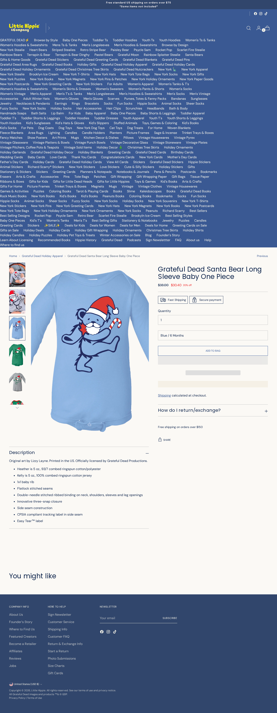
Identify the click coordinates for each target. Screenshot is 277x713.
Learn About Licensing (16, 240)
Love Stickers (109, 167)
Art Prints (59, 137)
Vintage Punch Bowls (89, 142)
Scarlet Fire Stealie (191, 50)
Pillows (128, 137)
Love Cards (58, 157)
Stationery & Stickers (15, 172)
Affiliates (15, 651)
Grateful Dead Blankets (140, 59)
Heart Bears (38, 50)
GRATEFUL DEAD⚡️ (14, 40)
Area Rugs (35, 133)
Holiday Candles (12, 235)
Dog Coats (46, 128)
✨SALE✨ (52, 225)
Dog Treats (135, 128)
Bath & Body (178, 108)
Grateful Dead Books (57, 64)
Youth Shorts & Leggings (185, 118)
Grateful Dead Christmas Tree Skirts (82, 69)
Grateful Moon (128, 55)
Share (167, 440)
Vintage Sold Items (78, 147)
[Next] (49, 28)
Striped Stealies (63, 50)
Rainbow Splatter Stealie (162, 55)
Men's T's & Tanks (69, 94)
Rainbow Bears (11, 55)
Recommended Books (54, 240)
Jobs (12, 666)
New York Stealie (12, 50)
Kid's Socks (8, 128)
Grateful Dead (111, 240)
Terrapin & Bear (38, 55)
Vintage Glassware (14, 142)
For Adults (115, 84)
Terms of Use (34, 698)
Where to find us (12, 245)
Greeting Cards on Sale (190, 225)
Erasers (5, 176)
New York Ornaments (97, 211)
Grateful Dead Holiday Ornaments (25, 69)
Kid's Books (190, 123)
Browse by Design (175, 45)
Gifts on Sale (9, 230)
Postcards (188, 172)
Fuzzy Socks (9, 108)
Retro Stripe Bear (93, 50)
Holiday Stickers (171, 167)
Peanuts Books (113, 196)
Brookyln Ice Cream (145, 215)
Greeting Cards (119, 152)
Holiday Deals (34, 230)
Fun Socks (124, 103)
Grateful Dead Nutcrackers (133, 69)
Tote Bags (81, 176)
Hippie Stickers (199, 162)
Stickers (139, 162)
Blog (148, 235)
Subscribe (170, 618)
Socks (108, 103)
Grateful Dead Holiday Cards (173, 64)
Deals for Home (156, 225)
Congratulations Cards (117, 157)
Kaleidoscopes (151, 191)
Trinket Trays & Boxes (198, 133)
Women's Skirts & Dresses (72, 89)
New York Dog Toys (91, 128)
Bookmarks (209, 172)
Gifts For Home (11, 186)
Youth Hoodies (169, 40)
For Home (155, 128)
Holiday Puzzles (40, 235)
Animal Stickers (11, 167)
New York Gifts (193, 74)
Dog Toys (65, 128)
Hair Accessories (89, 108)
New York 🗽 (167, 69)
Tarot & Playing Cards (92, 191)
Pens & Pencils (165, 172)
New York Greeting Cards (52, 84)
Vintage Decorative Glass (129, 142)
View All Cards (117, 162)
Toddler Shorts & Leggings (40, 118)
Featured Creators (23, 636)
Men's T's (80, 220)
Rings (76, 103)
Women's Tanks (57, 220)
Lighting (54, 133)
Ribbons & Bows (12, 181)
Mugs (75, 137)
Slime (131, 191)
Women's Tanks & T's (173, 84)
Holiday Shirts (193, 230)
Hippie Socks (147, 103)
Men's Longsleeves (95, 45)
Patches (100, 176)
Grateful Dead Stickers (52, 59)
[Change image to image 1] (17, 274)
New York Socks (166, 74)
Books (117, 191)
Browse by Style (46, 40)
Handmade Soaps (13, 113)
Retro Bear (86, 215)
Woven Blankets (179, 128)
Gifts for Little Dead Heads (72, 181)
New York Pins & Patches (108, 79)
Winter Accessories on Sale (120, 235)
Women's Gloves (67, 98)
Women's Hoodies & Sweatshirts (24, 45)
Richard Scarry (174, 211)
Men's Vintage (200, 94)
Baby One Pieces (75, 40)
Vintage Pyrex (184, 137)
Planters (116, 133)
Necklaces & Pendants (33, 103)
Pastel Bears (103, 55)
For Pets (27, 128)
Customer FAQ (58, 636)
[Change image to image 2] (17, 301)
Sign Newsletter (59, 614)
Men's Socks (176, 94)
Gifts (191, 167)
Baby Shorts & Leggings (158, 113)
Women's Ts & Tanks (200, 40)
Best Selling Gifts (104, 220)
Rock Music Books (13, 196)
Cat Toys (116, 128)
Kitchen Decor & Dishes (101, 137)
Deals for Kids (75, 225)
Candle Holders (93, 133)
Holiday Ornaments (178, 147)
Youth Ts (148, 40)
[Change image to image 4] (17, 355)
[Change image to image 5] (17, 382)
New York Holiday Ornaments (153, 79)
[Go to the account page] (257, 28)
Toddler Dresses (106, 118)
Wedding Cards (11, 157)
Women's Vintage (13, 94)
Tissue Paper (199, 176)
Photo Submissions (62, 658)
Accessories (9, 98)
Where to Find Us (22, 629)
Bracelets (92, 103)
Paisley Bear (120, 50)
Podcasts (134, 240)
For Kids (75, 113)
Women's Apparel (141, 84)
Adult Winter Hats (36, 98)
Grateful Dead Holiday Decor (52, 152)
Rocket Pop (164, 50)
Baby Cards (36, 157)
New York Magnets (71, 79)
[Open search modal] (249, 28)
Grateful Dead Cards (150, 152)
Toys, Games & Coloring (159, 123)
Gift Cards (55, 673)
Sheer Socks (195, 103)
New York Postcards (14, 84)
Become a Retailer (22, 644)
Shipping (164, 395)
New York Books (41, 79)
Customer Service (61, 622)
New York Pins (41, 206)
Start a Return (58, 651)
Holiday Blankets (90, 152)
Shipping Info (57, 629)
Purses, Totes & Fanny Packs (145, 98)
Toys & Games (145, 181)
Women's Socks (180, 89)
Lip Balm (57, 113)
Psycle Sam (142, 50)
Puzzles (38, 191)
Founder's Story (168, 235)
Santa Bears (194, 55)
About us (193, 240)
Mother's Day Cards (182, 157)
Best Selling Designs (15, 215)
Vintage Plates (196, 142)
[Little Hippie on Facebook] (255, 13)
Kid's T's (36, 220)
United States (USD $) (26, 684)
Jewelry (6, 103)
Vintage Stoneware (167, 142)
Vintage (127, 186)
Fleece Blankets (11, 133)
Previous (262, 256)
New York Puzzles (12, 79)
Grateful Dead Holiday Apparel (124, 64)
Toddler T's (8, 118)
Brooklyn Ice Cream (43, 74)
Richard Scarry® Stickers (46, 167)
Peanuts (152, 211)
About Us (16, 614)
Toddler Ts (100, 40)
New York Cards (151, 157)
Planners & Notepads (96, 172)
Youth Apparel (133, 118)
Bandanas (178, 98)
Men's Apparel (41, 94)
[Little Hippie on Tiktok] (266, 13)
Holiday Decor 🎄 (110, 147)
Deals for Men (130, 225)
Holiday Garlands (13, 152)
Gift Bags (178, 176)
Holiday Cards (43, 162)
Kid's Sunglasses (38, 123)
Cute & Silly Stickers (139, 167)
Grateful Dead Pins (176, 59)
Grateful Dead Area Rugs (18, 64)
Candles (71, 133)
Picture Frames (138, 133)
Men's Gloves (93, 98)
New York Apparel (194, 69)
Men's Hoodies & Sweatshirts (135, 45)
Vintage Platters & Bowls (51, 142)
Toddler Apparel (192, 113)
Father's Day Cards (14, 162)
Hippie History (86, 240)
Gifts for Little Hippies (113, 181)
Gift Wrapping (121, 176)
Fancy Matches (11, 137)
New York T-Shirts (76, 74)
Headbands (155, 108)
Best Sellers (198, 211)
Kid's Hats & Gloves (69, 123)
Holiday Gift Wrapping (91, 230)
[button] (213, 360)
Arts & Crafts (25, 176)
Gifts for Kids (38, 181)
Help (207, 240)
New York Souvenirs (162, 201)
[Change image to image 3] (17, 328)
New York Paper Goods (196, 79)
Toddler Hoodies (125, 40)
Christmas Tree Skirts (143, 147)
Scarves (113, 98)
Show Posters (37, 137)
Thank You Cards (83, 157)
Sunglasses (199, 98)
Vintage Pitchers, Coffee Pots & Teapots (29, 147)
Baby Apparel (96, 113)
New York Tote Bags (135, 74)
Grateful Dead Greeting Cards (96, 59)
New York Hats (105, 74)
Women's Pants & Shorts (146, 89)
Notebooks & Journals (133, 172)
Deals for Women (102, 225)
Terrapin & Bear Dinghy (72, 55)
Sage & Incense (165, 133)
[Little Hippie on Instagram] (261, 13)
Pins (66, 176)
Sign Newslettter (158, 240)
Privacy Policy (17, 698)
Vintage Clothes (150, 186)
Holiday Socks (61, 108)
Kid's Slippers (99, 123)
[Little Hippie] (24, 28)
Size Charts (56, 666)
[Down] (17, 408)
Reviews (15, 658)
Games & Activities (14, 191)
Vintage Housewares (153, 137)
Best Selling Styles (178, 215)
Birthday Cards (182, 152)
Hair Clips (113, 108)
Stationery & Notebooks (139, 220)
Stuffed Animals (125, 123)
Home (13, 256)
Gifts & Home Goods (15, 59)
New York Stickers (89, 84)
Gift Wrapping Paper (151, 176)
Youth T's (155, 118)
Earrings (61, 103)
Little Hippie (38, 690)
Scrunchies (134, 108)
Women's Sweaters (109, 89)
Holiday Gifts (87, 64)
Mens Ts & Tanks (65, 45)
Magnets (97, 186)
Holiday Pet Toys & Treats (76, 235)
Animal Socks (171, 103)
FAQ (178, 240)
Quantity (164, 311)
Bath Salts (38, 113)
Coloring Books (60, 191)
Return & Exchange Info (65, 644)
